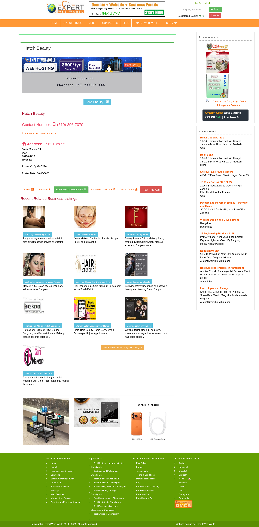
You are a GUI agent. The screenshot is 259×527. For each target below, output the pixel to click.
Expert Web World (147, 23)
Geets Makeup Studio (86, 234)
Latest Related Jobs (102, 189)
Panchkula (184, 498)
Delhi (181, 486)
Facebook (183, 467)
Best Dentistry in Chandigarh (107, 502)
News (181, 478)
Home (54, 23)
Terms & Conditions (60, 486)
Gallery (27, 189)
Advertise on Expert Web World (65, 502)
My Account (201, 3)
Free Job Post (143, 494)
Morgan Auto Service (61, 498)
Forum (139, 467)
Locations (55, 475)
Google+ (183, 471)
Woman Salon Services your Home (92, 326)
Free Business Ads (145, 490)
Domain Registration (146, 478)
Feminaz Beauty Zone (137, 234)
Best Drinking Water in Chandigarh (110, 486)
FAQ (138, 482)
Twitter (182, 463)
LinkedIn (183, 475)
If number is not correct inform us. (39, 133)
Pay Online (141, 463)
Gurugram (184, 494)
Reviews (44, 189)
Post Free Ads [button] (151, 189)
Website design (184, 524)
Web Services (57, 494)
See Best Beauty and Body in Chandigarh (122, 347)
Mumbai (183, 482)
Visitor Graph (128, 189)
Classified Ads (73, 23)
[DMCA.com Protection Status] (183, 504)
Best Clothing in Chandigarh (107, 482)
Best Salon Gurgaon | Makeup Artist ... (43, 282)
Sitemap (171, 23)
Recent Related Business (70, 189)
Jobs (92, 23)
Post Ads (215, 15)
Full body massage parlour (37, 234)
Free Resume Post (145, 498)
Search (216, 9)
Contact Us (110, 23)
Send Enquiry (95, 102)
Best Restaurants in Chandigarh (109, 498)
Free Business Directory (62, 471)
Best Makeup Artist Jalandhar (38, 373)
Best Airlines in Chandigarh (106, 514)
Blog (126, 23)
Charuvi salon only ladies (139, 326)
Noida (182, 490)
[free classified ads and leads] (65, 7)
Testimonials (142, 471)
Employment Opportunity (62, 478)
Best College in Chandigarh (106, 478)
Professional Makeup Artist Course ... (42, 326)
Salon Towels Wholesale (138, 282)
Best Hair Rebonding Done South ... (93, 282)
